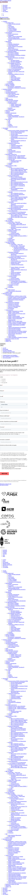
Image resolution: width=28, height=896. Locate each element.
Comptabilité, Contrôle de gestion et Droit (17, 296)
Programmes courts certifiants (14, 257)
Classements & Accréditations (14, 31)
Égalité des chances (12, 103)
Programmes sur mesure (13, 284)
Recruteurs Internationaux (16, 61)
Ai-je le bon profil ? (15, 283)
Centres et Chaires (9, 309)
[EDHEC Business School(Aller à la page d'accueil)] (4, 2)
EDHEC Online (8, 292)
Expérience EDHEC (12, 230)
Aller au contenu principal (5, 0)
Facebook (5, 550)
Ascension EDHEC (15, 106)
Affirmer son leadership (16, 272)
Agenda (10, 164)
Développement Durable (13, 195)
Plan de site (5, 566)
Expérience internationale (10, 113)
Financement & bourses (16, 148)
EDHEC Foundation (9, 84)
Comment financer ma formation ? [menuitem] (10, 355)
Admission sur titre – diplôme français (16, 156)
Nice (9, 123)
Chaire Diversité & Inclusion (14, 328)
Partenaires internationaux (13, 44)
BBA (6, 129)
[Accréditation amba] (9, 496)
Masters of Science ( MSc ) (11, 165)
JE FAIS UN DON (4, 17)
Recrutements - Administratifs (14, 86)
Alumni (4, 10)
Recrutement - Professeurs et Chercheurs (17, 87)
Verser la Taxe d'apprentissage (14, 69)
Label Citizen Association (13, 94)
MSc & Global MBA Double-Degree (19, 217)
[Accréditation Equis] (5, 504)
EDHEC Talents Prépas (16, 105)
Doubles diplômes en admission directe (16, 213)
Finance (10, 166)
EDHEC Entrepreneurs (13, 34)
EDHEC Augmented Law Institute (15, 311)
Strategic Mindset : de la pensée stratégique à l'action (17, 268)
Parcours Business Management (18, 131)
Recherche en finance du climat (12, 338)
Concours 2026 (11, 159)
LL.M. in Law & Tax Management (18, 190)
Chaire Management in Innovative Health (17, 332)
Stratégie (10, 42)
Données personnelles (7, 564)
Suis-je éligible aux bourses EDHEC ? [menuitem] (11, 356)
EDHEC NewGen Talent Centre (15, 321)
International (8, 41)
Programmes (11, 35)
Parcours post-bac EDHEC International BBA (18, 130)
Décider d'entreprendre (16, 274)
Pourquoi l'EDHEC (15, 233)
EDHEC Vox (8, 341)
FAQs (12, 237)
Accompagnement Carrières (11, 91)
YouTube (5, 553)
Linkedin (5, 552)
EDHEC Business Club (16, 64)
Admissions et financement (14, 143)
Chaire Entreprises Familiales (14, 329)
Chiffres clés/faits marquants (14, 23)
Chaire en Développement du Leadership (17, 327)
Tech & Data (11, 202)
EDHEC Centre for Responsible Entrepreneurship (15, 319)
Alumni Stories (11, 239)
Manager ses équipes (15, 273)
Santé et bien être (9, 99)
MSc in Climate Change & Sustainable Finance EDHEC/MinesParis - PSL (19, 170)
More (4, 556)
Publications (13, 76)
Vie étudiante (8, 90)
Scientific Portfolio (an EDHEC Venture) (17, 323)
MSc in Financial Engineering (17, 173)
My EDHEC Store (7, 7)
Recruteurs (5, 6)
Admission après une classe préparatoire (16, 155)
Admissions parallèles (15, 146)
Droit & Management (12, 210)
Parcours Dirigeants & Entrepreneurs (19, 256)
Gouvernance (11, 26)
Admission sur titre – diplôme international (17, 158)
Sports (6, 98)
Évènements (10, 219)
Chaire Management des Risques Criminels (17, 331)
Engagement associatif (13, 96)
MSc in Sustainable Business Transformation (17, 189)
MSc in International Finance (17, 174)
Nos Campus (8, 119)
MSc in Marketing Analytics (17, 183)
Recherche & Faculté (7, 293)
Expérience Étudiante (7, 89)
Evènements (10, 82)
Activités (13, 75)
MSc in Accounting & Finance (17, 168)
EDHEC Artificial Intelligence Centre (16, 317)
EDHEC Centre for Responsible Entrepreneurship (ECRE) (15, 37)
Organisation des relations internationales (17, 50)
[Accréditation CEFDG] (7, 519)
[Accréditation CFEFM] (5, 527)
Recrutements (11, 308)
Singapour (10, 125)
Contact (4, 559)
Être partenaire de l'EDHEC (14, 62)
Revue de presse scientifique (14, 306)
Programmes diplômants (13, 252)
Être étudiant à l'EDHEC (13, 52)
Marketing (10, 192)
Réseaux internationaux (13, 49)
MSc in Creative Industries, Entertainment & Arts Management (18, 177)
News (9, 703)
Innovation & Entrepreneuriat (14, 208)
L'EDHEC (5, 21)
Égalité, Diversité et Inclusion (11, 100)
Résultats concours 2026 (16, 160)
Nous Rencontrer (11, 150)
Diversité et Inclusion (12, 101)
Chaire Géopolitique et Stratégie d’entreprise (17, 337)
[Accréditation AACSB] (7, 512)
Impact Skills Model (15, 79)
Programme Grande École (11, 154)
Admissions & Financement (14, 234)
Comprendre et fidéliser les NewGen (16, 74)
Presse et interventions (15, 77)
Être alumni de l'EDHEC (13, 54)
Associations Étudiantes (10, 92)
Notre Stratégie (11, 27)
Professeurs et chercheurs (13, 303)
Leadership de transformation (17, 264)
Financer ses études (9, 110)
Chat (4, 555)
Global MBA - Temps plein (17, 244)
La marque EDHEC (12, 30)
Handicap (10, 108)
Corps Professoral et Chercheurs (12, 302)
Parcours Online (14, 134)
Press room (5, 9)
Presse (4, 561)
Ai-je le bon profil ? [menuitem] (7, 357)
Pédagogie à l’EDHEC (13, 307)
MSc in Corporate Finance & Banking (19, 172)
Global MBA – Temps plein (14, 222)
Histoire (10, 25)
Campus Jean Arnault (12, 126)
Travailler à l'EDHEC (10, 85)
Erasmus (10, 114)
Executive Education (9, 242)
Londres (10, 124)
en (3, 15)
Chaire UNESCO (12, 336)
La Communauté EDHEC (11, 51)
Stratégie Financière (15, 263)
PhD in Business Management (14, 291)
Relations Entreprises (9, 56)
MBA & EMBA (8, 220)
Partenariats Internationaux (16, 66)
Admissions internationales (16, 145)
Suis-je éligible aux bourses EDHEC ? (19, 235)
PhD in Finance (11, 289)
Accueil (4, 347)
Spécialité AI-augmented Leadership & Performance (19, 248)
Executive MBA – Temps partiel (15, 223)
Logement (7, 111)
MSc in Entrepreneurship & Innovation (19, 182)
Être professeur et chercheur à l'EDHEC (16, 55)
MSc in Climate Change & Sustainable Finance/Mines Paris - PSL (19, 215)
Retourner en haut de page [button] (5, 483)
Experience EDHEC (12, 276)
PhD (6, 288)
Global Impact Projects (13, 45)
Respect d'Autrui (11, 109)
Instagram (5, 551)
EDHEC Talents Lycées (16, 104)
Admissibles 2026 (15, 161)
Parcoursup (13, 144)
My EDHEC (5, 11)
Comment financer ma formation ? (18, 281)
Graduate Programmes (15, 80)
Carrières (10, 149)
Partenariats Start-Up (15, 65)
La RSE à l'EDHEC (12, 29)
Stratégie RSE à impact (16, 262)
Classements (13, 232)
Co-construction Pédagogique (17, 67)
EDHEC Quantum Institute (14, 316)
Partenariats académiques (13, 115)
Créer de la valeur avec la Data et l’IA (19, 260)
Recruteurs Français (15, 60)
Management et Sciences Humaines (15, 299)
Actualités (10, 81)
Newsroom (5, 5)
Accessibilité (5, 567)
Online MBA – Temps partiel (14, 229)
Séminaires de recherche (13, 304)
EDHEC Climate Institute (13, 312)
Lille (9, 120)
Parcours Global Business (16, 133)
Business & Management (13, 175)
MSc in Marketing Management (18, 184)
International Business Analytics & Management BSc (18, 141)
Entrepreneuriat (8, 32)
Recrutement (5, 562)
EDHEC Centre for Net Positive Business (17, 322)
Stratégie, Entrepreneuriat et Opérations (16, 298)
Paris (9, 121)
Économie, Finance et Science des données (17, 297)
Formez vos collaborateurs (13, 70)
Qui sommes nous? (9, 22)
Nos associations (11, 95)
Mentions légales (6, 563)
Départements (8, 294)
